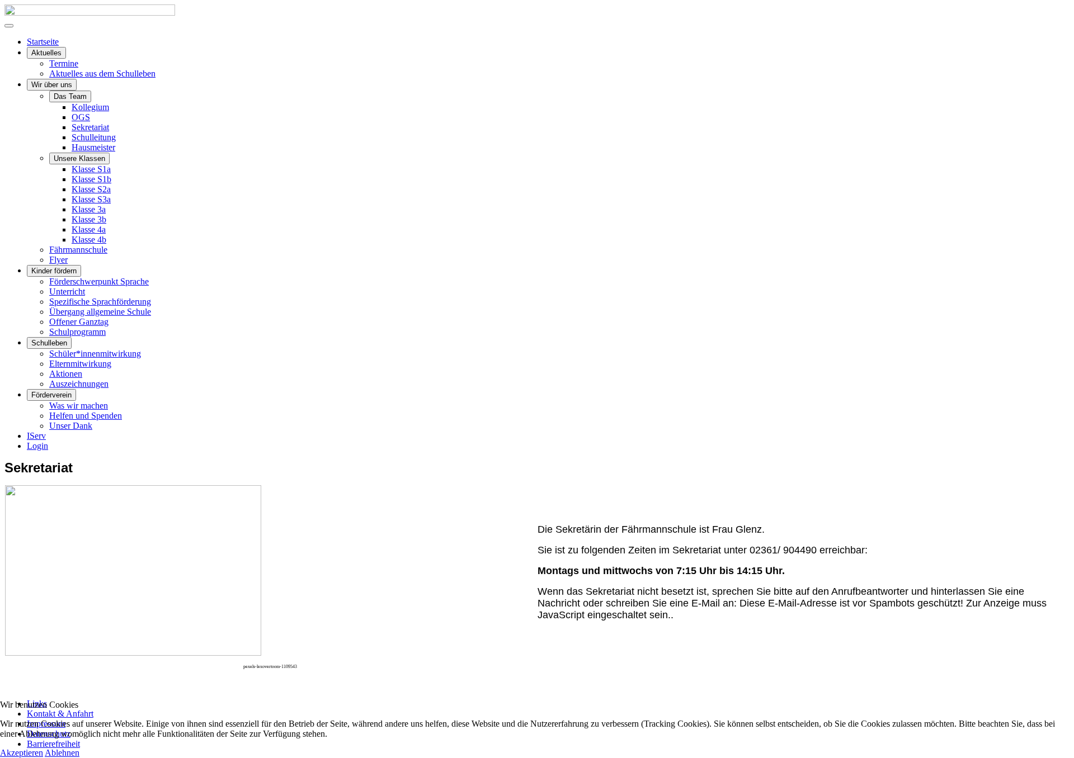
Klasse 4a (89, 229)
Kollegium (90, 107)
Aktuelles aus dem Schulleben (102, 73)
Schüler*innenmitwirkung (95, 353)
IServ (36, 435)
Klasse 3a (89, 209)
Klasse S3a (91, 199)
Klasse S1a (91, 169)
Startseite (43, 41)
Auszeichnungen (79, 384)
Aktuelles (46, 53)
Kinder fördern (54, 271)
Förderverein (51, 395)
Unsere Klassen (79, 158)
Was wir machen (78, 405)
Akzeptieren (21, 752)
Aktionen (65, 373)
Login (37, 446)
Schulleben (49, 343)
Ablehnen (62, 752)
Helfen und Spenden (85, 415)
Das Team (70, 96)
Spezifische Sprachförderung (100, 301)
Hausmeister (93, 147)
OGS (81, 117)
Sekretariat (90, 127)
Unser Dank (70, 425)
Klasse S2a (91, 189)
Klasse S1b (91, 179)
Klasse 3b (89, 219)
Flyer (58, 259)
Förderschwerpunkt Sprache (99, 281)
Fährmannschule (78, 249)
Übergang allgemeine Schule (100, 311)
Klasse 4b (89, 239)
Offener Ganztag (79, 321)
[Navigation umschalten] (8, 25)
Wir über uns (51, 84)
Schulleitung (94, 137)
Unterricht (67, 291)
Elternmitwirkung (80, 363)
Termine (63, 63)
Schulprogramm (77, 332)
